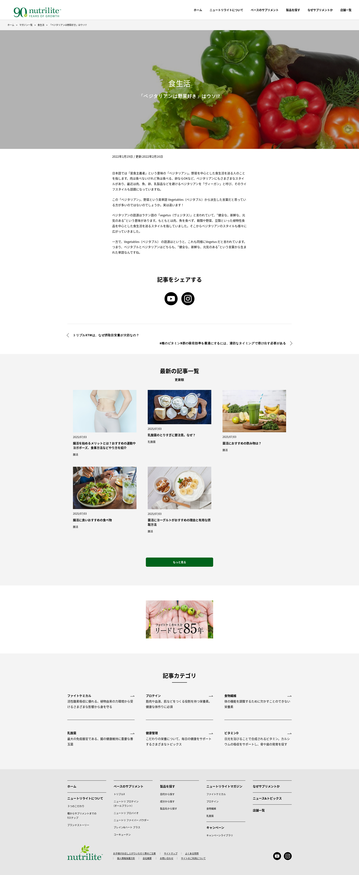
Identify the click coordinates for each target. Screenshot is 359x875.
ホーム (198, 10)
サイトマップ (170, 853)
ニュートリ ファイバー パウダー (131, 820)
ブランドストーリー (78, 825)
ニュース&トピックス (267, 798)
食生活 (41, 24)
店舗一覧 (259, 810)
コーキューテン (122, 834)
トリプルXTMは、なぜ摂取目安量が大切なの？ (106, 335)
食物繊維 (211, 808)
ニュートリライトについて (226, 10)
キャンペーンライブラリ (219, 835)
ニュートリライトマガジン (224, 786)
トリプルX (119, 794)
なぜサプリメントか (266, 786)
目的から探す (167, 794)
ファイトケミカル (216, 794)
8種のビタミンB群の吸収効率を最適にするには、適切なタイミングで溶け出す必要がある (223, 343)
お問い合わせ (166, 858)
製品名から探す (168, 808)
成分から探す (167, 801)
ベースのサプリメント (265, 10)
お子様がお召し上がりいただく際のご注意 (134, 853)
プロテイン (212, 801)
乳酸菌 (210, 816)
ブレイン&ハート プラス (127, 827)
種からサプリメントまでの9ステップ (81, 815)
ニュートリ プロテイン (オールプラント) (126, 803)
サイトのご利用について (193, 858)
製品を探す (293, 10)
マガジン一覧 (26, 24)
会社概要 (147, 858)
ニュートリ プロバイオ (126, 813)
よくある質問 (192, 853)
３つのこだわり (75, 806)
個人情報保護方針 (126, 858)
